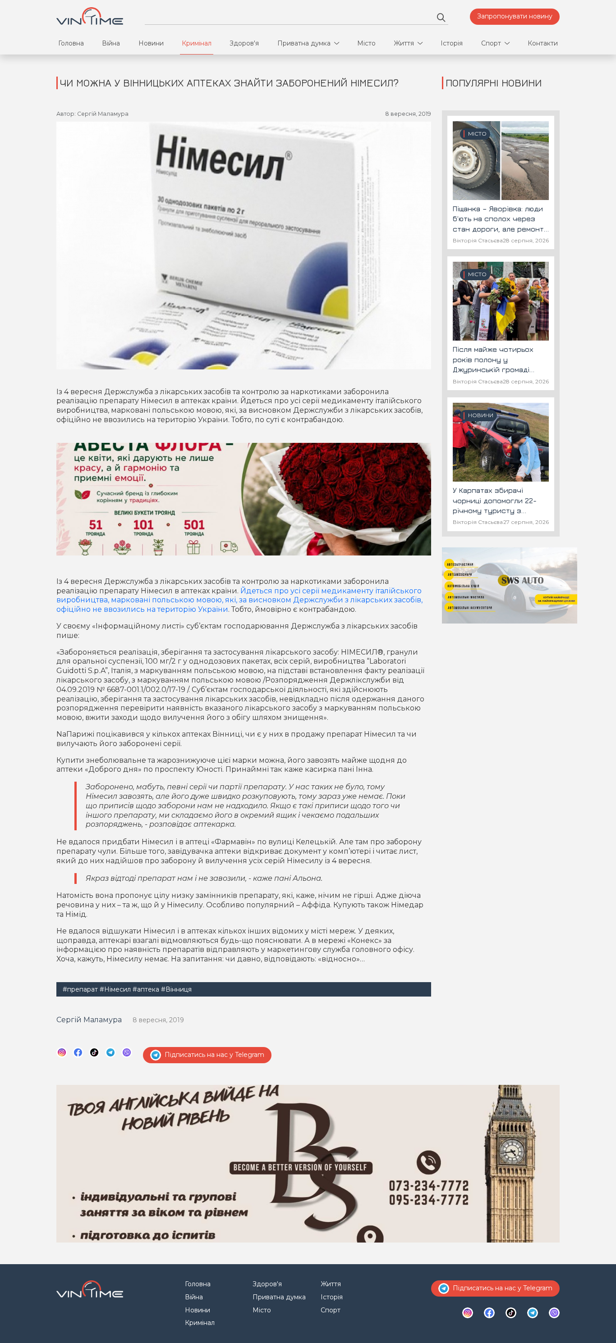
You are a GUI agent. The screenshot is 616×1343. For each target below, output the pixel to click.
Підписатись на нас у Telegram (214, 1055)
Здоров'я (244, 43)
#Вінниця (176, 989)
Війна (111, 43)
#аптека (146, 989)
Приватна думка (304, 43)
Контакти (543, 43)
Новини (151, 43)
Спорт (491, 43)
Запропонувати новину (514, 16)
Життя (404, 43)
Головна (71, 43)
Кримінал (196, 43)
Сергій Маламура (89, 1019)
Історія (452, 43)
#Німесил (115, 989)
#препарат (80, 989)
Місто (366, 43)
